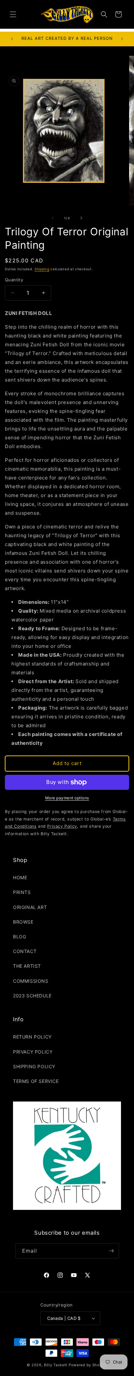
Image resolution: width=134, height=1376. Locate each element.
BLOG (19, 936)
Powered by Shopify (88, 1365)
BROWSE (23, 922)
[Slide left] (53, 218)
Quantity (14, 279)
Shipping (41, 269)
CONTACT (24, 951)
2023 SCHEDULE (32, 995)
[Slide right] (81, 218)
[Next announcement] (122, 39)
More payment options (67, 797)
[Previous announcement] (12, 39)
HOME (20, 877)
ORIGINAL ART (30, 907)
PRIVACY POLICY (32, 1052)
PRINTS (22, 892)
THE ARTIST (27, 966)
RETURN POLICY (32, 1037)
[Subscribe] (111, 1251)
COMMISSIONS (30, 981)
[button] (13, 14)
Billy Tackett (55, 1365)
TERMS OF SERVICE (36, 1081)
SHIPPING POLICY (34, 1066)
